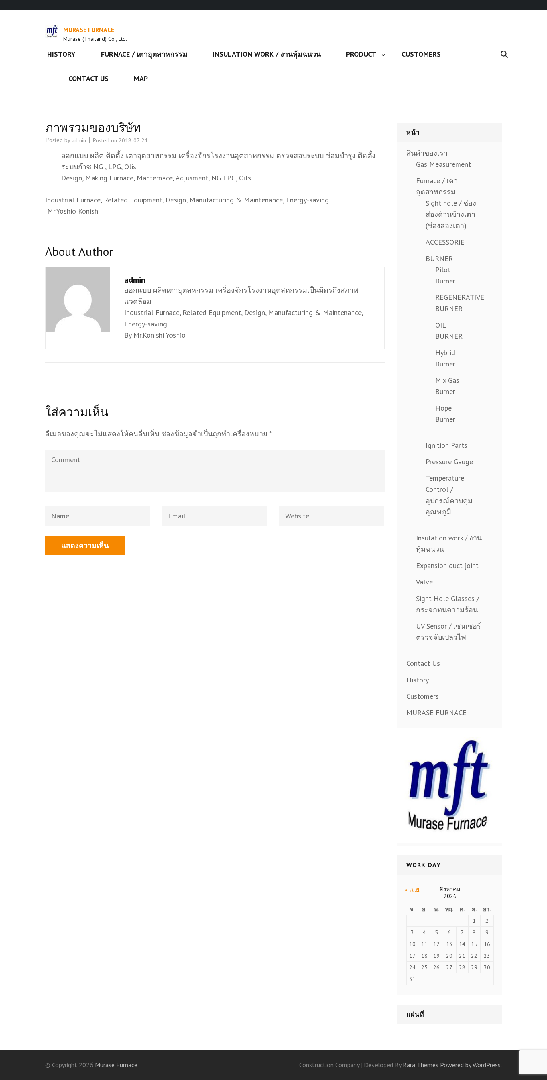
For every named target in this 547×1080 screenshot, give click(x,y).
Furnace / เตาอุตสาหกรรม (144, 54)
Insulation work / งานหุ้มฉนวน (267, 54)
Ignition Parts (446, 445)
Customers (421, 54)
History (61, 54)
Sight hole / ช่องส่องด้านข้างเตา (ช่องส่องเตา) (451, 214)
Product (361, 54)
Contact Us (88, 78)
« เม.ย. (412, 889)
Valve (424, 582)
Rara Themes (420, 1065)
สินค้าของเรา (427, 153)
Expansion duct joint (447, 565)
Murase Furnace (88, 30)
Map (141, 78)
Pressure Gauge (449, 461)
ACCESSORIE (445, 242)
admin (79, 140)
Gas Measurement (443, 164)
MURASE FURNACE (436, 712)
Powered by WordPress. (471, 1065)
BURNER (439, 258)
